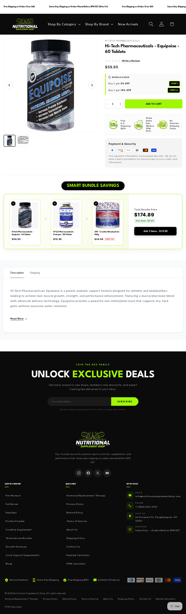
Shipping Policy (75, 538)
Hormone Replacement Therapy (86, 495)
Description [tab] (17, 272)
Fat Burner (12, 504)
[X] (98, 473)
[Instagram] (79, 473)
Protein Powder (15, 521)
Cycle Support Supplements (22, 555)
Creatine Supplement (19, 529)
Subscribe (124, 401)
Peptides (11, 512)
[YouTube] (107, 473)
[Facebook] (88, 473)
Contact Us (73, 546)
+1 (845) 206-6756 (146, 506)
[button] (63, 24)
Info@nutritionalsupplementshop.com (158, 496)
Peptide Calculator (78, 555)
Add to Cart (154, 104)
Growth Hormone (16, 546)
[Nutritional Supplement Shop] (93, 439)
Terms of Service (76, 521)
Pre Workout (13, 495)
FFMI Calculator (76, 563)
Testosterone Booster (19, 538)
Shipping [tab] (35, 272)
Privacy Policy (75, 504)
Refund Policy (74, 512)
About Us (72, 529)
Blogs (9, 563)
